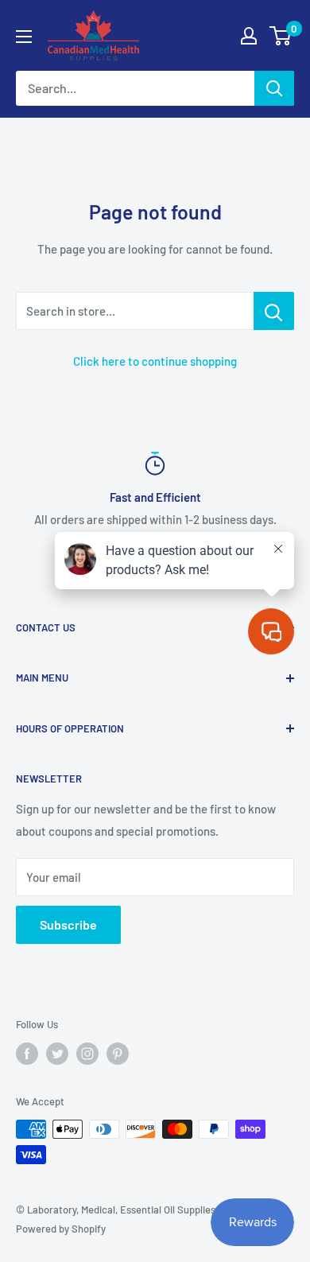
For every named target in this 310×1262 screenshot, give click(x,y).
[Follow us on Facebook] (27, 1054)
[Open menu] (24, 36)
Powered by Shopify (61, 1228)
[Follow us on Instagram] (87, 1054)
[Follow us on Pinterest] (118, 1054)
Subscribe (68, 924)
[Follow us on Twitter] (57, 1054)
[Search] (274, 88)
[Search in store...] (274, 311)
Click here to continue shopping (155, 361)
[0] (281, 35)
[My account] (249, 36)
